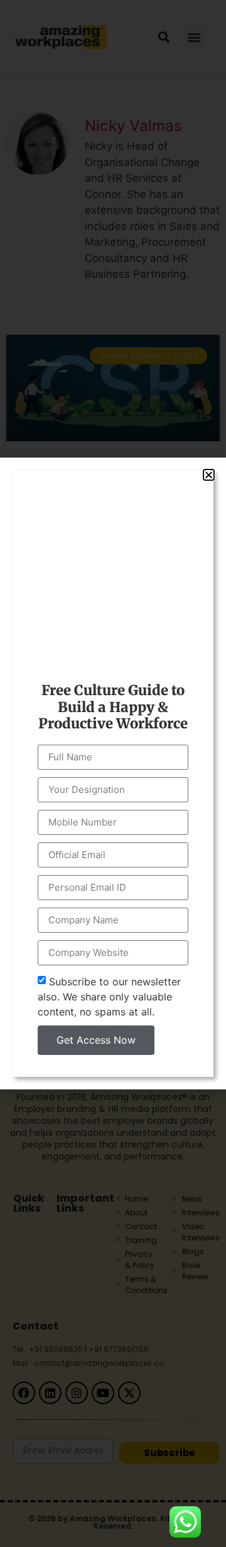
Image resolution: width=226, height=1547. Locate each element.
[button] (208, 475)
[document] (113, 773)
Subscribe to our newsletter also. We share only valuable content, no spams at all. (109, 996)
